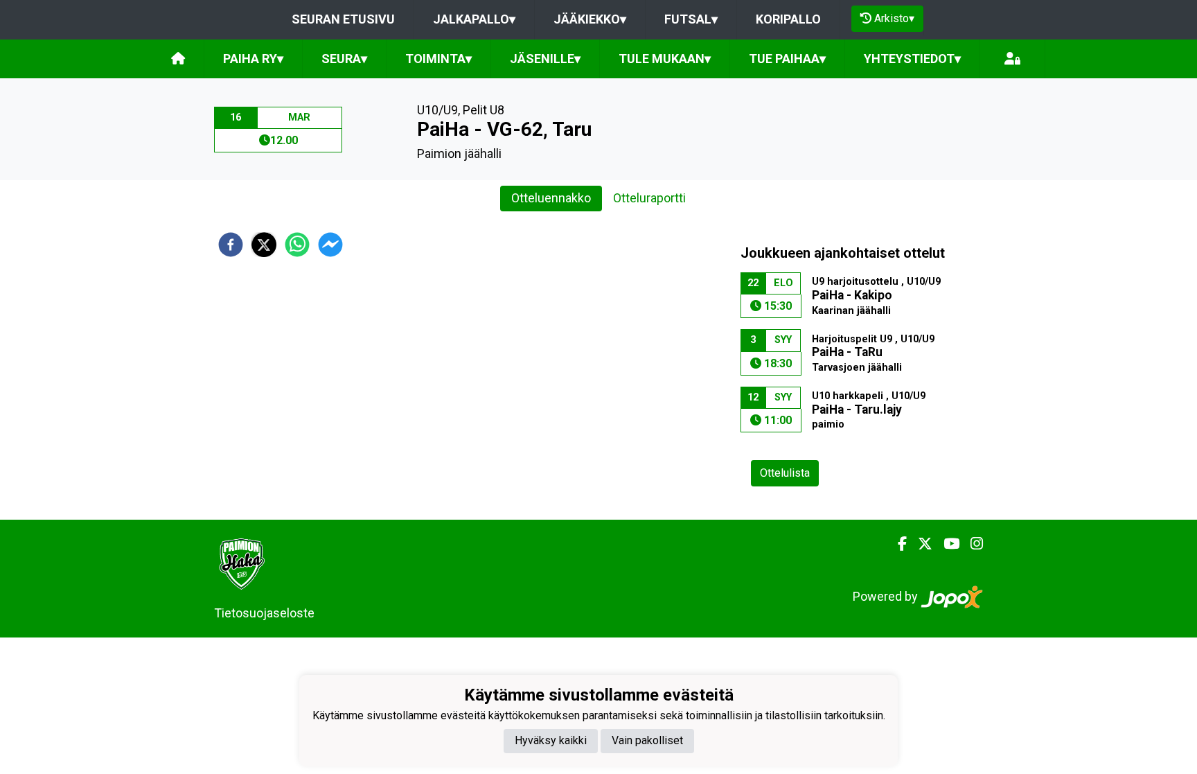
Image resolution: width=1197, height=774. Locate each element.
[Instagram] (971, 544)
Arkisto (894, 18)
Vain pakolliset (647, 740)
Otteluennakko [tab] (551, 198)
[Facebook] (897, 544)
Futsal (691, 19)
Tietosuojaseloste (264, 613)
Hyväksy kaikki (551, 740)
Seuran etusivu (343, 19)
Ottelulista (785, 473)
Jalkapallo (474, 19)
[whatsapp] (297, 244)
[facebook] (230, 244)
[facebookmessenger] (330, 244)
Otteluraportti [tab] (649, 198)
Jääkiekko (589, 19)
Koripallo (788, 19)
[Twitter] (919, 544)
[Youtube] (945, 544)
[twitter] (263, 244)
